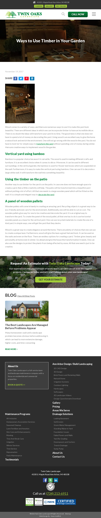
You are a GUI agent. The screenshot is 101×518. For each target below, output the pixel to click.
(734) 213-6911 (57, 493)
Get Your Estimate (50, 279)
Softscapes (58, 392)
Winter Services (13, 445)
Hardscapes (59, 388)
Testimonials (12, 459)
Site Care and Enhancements (18, 432)
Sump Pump (59, 449)
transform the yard (44, 143)
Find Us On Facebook (45, 480)
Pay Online (61, 6)
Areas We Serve (61, 410)
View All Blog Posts (26, 296)
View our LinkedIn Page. (56, 480)
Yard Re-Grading (60, 439)
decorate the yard (46, 194)
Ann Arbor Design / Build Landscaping (72, 364)
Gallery (49, 6)
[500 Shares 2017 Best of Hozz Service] (34, 502)
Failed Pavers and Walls (63, 435)
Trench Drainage (60, 445)
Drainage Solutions (62, 414)
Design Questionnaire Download (67, 398)
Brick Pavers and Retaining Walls (67, 375)
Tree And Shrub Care (15, 439)
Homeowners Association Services (20, 422)
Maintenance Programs (17, 414)
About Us (57, 452)
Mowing (9, 435)
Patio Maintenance (14, 455)
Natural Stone (59, 378)
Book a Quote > (16, 385)
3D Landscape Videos (63, 395)
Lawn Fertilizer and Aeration (17, 428)
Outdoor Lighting (61, 385)
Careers (38, 6)
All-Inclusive (11, 418)
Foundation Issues (61, 432)
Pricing (56, 406)
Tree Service (11, 449)
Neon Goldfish (56, 516)
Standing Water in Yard (63, 428)
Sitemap (68, 514)
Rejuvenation (11, 452)
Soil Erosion (58, 422)
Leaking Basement (61, 418)
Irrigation (10, 442)
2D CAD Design (60, 368)
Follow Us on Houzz (50, 480)
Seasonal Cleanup (13, 425)
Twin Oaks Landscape (50, 471)
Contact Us (58, 456)
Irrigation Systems (61, 382)
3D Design (58, 372)
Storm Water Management (65, 425)
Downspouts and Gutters (64, 442)
